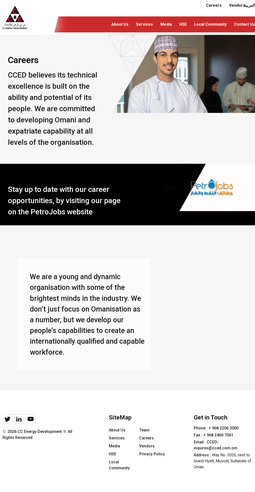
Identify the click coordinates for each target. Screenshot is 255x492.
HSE (183, 24)
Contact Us (244, 24)
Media (166, 24)
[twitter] (7, 419)
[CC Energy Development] (14, 17)
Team (144, 430)
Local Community (210, 24)
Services (144, 24)
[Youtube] (31, 419)
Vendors (147, 446)
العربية (249, 5)
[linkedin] (19, 419)
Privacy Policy (152, 454)
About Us (119, 24)
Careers (214, 5)
